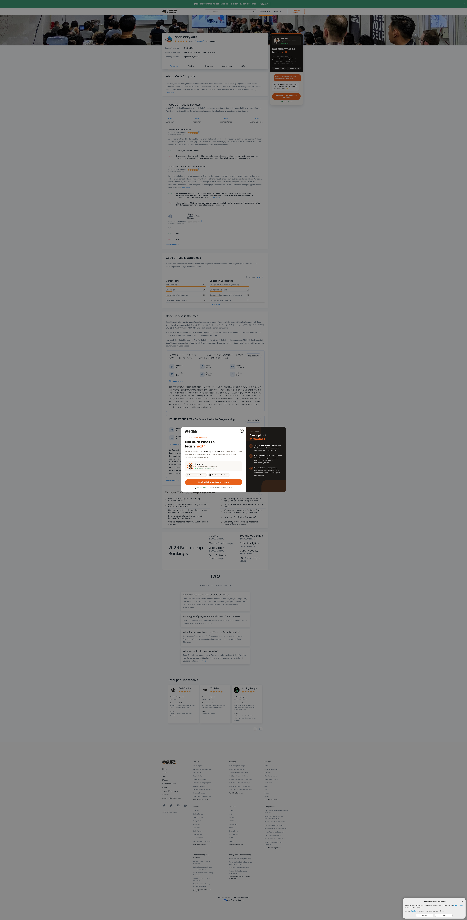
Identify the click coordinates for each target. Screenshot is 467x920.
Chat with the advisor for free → (213, 482)
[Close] (242, 431)
